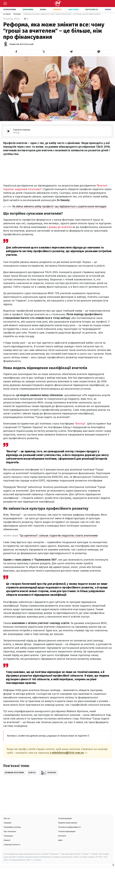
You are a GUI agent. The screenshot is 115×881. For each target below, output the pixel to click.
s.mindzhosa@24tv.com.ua (67, 752)
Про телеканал (10, 831)
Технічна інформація (66, 831)
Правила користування (67, 823)
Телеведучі (8, 836)
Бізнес (43, 9)
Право (108, 9)
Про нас (7, 818)
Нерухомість (91, 9)
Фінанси (57, 9)
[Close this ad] (113, 865)
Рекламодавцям (65, 818)
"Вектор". (80, 423)
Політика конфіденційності (69, 827)
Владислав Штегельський (21, 44)
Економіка (28, 9)
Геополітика (9, 9)
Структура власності (12, 844)
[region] (57, 874)
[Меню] (5, 3)
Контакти (62, 836)
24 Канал (7, 14)
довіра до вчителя (60, 227)
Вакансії (7, 840)
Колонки (17, 14)
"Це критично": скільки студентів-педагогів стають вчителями (58, 535)
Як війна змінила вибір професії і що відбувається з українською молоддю (59, 206)
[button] (16, 51)
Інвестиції (73, 9)
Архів (60, 840)
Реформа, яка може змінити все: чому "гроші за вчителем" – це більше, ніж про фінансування (62, 14)
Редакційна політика (12, 827)
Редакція (7, 823)
